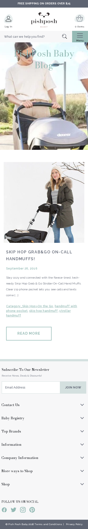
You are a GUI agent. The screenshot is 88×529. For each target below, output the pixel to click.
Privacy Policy (74, 524)
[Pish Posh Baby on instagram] (23, 510)
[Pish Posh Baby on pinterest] (32, 510)
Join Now (73, 387)
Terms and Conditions (48, 524)
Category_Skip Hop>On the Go (29, 306)
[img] (44, 202)
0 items (79, 26)
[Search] (67, 37)
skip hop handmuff (43, 311)
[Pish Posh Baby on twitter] (13, 510)
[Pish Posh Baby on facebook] (4, 510)
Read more (28, 333)
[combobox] (36, 37)
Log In (8, 26)
